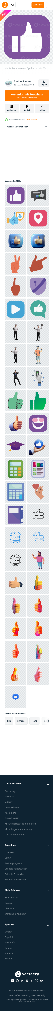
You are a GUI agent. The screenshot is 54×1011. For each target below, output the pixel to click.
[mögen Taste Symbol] (15, 446)
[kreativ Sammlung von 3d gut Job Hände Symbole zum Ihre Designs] (15, 970)
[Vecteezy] (5, 5)
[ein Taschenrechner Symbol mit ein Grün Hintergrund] (15, 742)
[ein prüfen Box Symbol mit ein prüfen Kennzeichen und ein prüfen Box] (15, 765)
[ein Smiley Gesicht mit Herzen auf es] (15, 674)
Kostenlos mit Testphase (27, 96)
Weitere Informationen (17, 126)
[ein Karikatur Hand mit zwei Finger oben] (15, 332)
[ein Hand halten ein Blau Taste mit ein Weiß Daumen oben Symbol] (15, 720)
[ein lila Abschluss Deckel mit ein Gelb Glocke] (15, 697)
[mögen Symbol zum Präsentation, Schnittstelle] (15, 606)
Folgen (44, 84)
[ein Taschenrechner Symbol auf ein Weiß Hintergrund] (15, 788)
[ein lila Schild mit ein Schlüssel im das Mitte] (15, 400)
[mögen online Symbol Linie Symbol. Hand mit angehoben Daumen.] (15, 856)
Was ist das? (32, 119)
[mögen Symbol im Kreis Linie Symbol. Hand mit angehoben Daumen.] (15, 879)
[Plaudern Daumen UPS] (15, 218)
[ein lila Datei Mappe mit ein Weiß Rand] (15, 834)
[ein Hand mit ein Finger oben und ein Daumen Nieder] (15, 355)
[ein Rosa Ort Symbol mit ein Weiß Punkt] (15, 264)
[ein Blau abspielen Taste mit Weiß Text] (15, 423)
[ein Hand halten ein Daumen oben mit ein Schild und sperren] (15, 241)
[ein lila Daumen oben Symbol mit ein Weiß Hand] (15, 195)
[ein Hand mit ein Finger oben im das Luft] (15, 378)
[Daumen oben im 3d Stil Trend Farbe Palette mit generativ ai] (15, 993)
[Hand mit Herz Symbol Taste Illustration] (15, 811)
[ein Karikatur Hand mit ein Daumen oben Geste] (15, 651)
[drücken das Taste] (15, 583)
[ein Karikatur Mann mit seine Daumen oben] (15, 537)
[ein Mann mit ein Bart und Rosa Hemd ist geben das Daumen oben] (15, 948)
